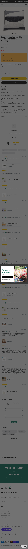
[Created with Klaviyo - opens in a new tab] (14, 282)
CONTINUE (7, 277)
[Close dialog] (26, 267)
